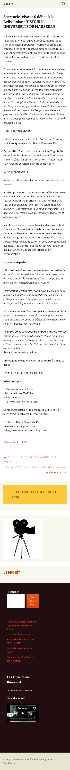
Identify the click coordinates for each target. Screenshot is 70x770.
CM (25, 442)
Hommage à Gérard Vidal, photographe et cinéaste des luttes (22, 625)
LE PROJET (11, 572)
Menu (6, 3)
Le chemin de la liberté (18, 634)
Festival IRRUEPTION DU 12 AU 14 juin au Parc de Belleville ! (36, 469)
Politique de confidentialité (17, 759)
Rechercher (13, 591)
